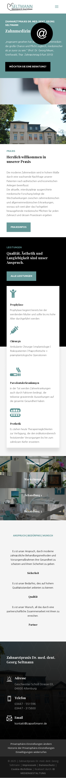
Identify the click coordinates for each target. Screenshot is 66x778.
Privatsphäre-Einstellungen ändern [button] (31, 743)
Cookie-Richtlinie (21, 769)
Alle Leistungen (21, 276)
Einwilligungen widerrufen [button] (31, 752)
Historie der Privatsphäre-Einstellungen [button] (31, 748)
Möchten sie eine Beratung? (27, 66)
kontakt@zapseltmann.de (31, 723)
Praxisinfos (19, 227)
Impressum (29, 765)
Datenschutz (47, 765)
